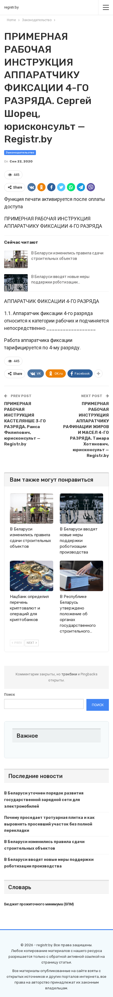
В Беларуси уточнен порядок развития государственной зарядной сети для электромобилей (43, 800)
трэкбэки (69, 674)
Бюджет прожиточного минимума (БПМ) (39, 904)
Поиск (9, 694)
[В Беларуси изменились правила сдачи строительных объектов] (16, 259)
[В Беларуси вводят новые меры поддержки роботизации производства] (16, 283)
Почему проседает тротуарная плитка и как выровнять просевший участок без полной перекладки (49, 824)
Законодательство (20, 152)
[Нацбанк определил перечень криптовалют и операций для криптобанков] (31, 576)
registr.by (11, 7)
